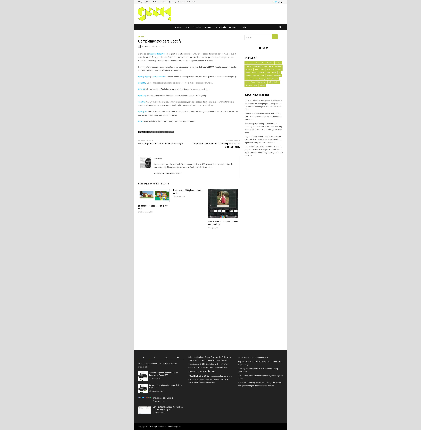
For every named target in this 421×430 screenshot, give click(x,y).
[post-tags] (177, 357)
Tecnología (221, 27)
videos (197, 382)
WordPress (172, 426)
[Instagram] (279, 1)
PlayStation (277, 76)
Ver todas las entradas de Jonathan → (168, 173)
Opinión (243, 27)
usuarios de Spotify (157, 54)
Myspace (256, 76)
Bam (179, 426)
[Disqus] (189, 260)
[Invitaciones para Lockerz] (144, 398)
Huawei (279, 69)
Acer (247, 63)
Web (193, 2)
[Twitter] (276, 1)
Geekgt (154, 426)
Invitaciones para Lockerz (163, 398)
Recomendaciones (251, 79)
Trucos (221, 379)
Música (163, 132)
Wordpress (249, 85)
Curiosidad (192, 360)
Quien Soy (172, 2)
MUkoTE (141, 89)
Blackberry (270, 63)
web (207, 382)
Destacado (211, 360)
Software (202, 379)
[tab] (143, 357)
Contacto (163, 2)
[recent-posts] (155, 357)
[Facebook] (273, 1)
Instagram (262, 72)
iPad (198, 367)
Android (191, 357)
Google (262, 69)
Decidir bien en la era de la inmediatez (253, 357)
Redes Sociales (215, 376)
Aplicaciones (154, 132)
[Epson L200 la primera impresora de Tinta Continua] (143, 385)
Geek (188, 2)
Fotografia (191, 364)
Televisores (216, 379)
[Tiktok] (281, 1)
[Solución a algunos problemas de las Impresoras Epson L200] (143, 373)
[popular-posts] (143, 357)
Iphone (203, 367)
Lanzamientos (219, 367)
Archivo (155, 2)
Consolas (248, 66)
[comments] (166, 357)
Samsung (262, 79)
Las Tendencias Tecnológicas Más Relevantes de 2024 (262, 106)
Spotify (170, 132)
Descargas (256, 66)
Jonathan (148, 46)
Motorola (248, 76)
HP (274, 69)
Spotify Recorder (158, 76)
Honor (269, 69)
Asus (263, 63)
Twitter (253, 82)
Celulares (181, 2)
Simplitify (142, 83)
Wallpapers (202, 382)
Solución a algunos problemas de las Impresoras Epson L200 (163, 373)
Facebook (278, 66)
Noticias (178, 27)
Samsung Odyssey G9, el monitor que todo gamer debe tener (263, 129)
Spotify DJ (142, 111)
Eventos (232, 27)
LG (279, 72)
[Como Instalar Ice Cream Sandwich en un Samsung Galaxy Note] (144, 407)
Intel (268, 72)
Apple (252, 63)
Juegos (274, 72)
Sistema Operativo (272, 79)
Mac (226, 367)
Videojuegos (192, 382)
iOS (195, 367)
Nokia (262, 76)
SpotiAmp (142, 95)
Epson (271, 66)
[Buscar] (275, 36)
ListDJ (140, 121)
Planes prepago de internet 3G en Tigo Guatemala (157, 363)
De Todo (141, 36)
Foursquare (249, 69)
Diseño (218, 360)
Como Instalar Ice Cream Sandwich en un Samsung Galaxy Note (168, 408)
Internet (208, 27)
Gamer (197, 364)
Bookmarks (216, 357)
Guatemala (214, 364)
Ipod (207, 367)
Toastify (141, 102)
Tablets (211, 379)
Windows (276, 82)
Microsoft (191, 372)
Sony (247, 82)
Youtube (262, 85)
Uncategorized (261, 82)
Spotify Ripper (144, 76)
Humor (254, 72)
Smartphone (195, 379)
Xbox (255, 85)
